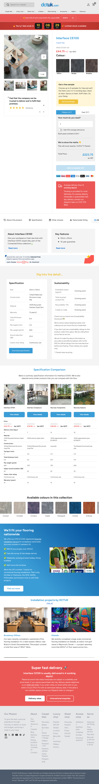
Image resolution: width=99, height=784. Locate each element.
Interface (56, 741)
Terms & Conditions (34, 747)
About (34, 714)
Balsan (44, 725)
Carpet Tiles (60, 43)
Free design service (90, 729)
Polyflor (56, 722)
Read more (13, 248)
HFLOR (56, 725)
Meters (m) (67, 112)
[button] (93, 4)
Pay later (90, 734)
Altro (66, 728)
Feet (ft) (85, 112)
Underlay (79, 732)
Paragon (45, 759)
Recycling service (90, 738)
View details (14, 414)
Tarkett (56, 728)
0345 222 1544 (33, 685)
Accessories (79, 715)
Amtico (56, 747)
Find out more (13, 588)
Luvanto (56, 730)
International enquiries (60, 698)
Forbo (55, 733)
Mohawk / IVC (45, 745)
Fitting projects (34, 741)
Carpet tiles (45, 715)
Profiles (79, 735)
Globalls (55, 635)
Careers (34, 729)
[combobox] (19, 4)
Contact (34, 752)
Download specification (21, 351)
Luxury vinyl (56, 715)
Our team (33, 720)
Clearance (83, 11)
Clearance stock (90, 743)
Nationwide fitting (91, 723)
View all (49, 603)
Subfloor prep (79, 728)
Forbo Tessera (45, 755)
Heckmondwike (45, 750)
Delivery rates (34, 698)
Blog (32, 732)
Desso (44, 733)
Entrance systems (79, 739)
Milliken (45, 741)
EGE (43, 762)
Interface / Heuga (45, 737)
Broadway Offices (12, 635)
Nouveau (45, 722)
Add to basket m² (75, 168)
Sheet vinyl (67, 715)
